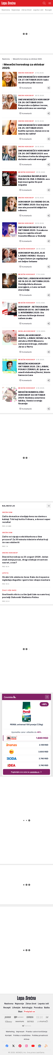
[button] (25, 88)
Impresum (20, 1031)
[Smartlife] (19, 1021)
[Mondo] (18, 1017)
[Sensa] (30, 1021)
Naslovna (6, 59)
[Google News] (39, 1046)
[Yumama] (42, 1021)
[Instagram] (26, 1046)
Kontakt (8, 1035)
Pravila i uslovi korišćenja (36, 1031)
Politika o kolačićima (21, 1035)
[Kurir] (8, 1017)
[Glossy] (8, 1021)
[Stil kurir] (47, 1017)
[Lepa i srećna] (7, 3)
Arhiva (26, 1039)
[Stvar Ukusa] (26, 1026)
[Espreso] (30, 1017)
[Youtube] (33, 1046)
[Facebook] (7, 1046)
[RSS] (46, 1046)
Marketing (10, 1031)
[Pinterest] (20, 1046)
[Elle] (39, 1017)
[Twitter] (13, 1046)
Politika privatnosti (40, 1035)
